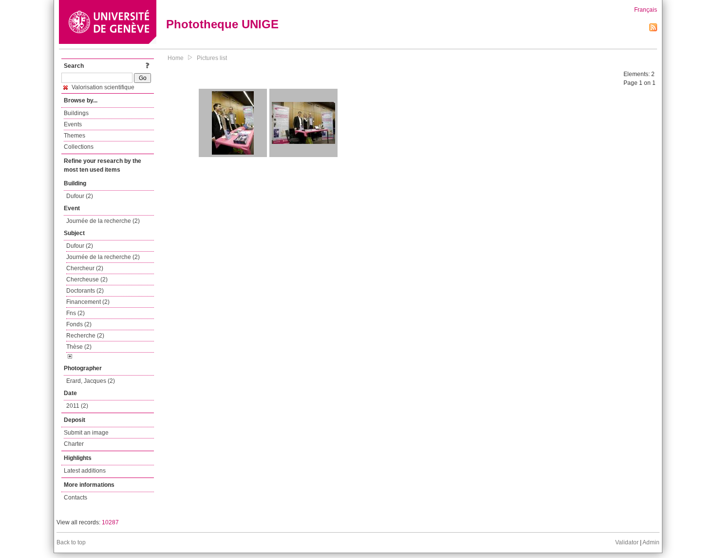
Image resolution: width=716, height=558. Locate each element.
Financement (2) (88, 302)
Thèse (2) (79, 346)
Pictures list (212, 58)
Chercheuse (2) (87, 279)
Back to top (71, 542)
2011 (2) (77, 405)
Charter (74, 443)
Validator (627, 542)
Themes (74, 135)
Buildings (76, 113)
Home (176, 58)
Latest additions (85, 470)
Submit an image (86, 432)
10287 (110, 522)
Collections (79, 146)
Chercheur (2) (84, 268)
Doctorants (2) (85, 290)
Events (73, 124)
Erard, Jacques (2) (90, 381)
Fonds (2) (79, 324)
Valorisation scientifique (102, 87)
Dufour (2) (79, 196)
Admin (650, 542)
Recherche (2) (85, 335)
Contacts (75, 497)
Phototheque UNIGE (222, 24)
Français (645, 9)
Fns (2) (75, 313)
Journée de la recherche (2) (103, 221)
